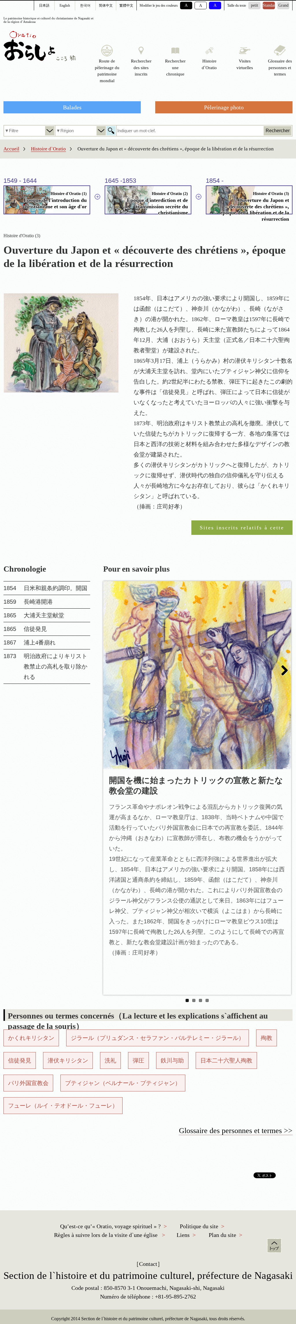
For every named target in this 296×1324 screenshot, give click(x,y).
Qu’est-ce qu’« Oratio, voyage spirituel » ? (110, 1226)
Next (282, 671)
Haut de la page (274, 1245)
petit (254, 5)
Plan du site (222, 1235)
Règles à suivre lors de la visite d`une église (106, 1235)
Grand (283, 5)
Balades (72, 107)
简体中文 (106, 5)
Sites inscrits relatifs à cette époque (242, 530)
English (65, 5)
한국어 (85, 5)
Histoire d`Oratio (48, 149)
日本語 (44, 5)
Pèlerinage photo (224, 107)
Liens (183, 1235)
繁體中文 (126, 5)
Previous (112, 671)
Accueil (11, 149)
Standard (269, 5)
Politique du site (199, 1226)
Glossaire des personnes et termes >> (236, 1130)
